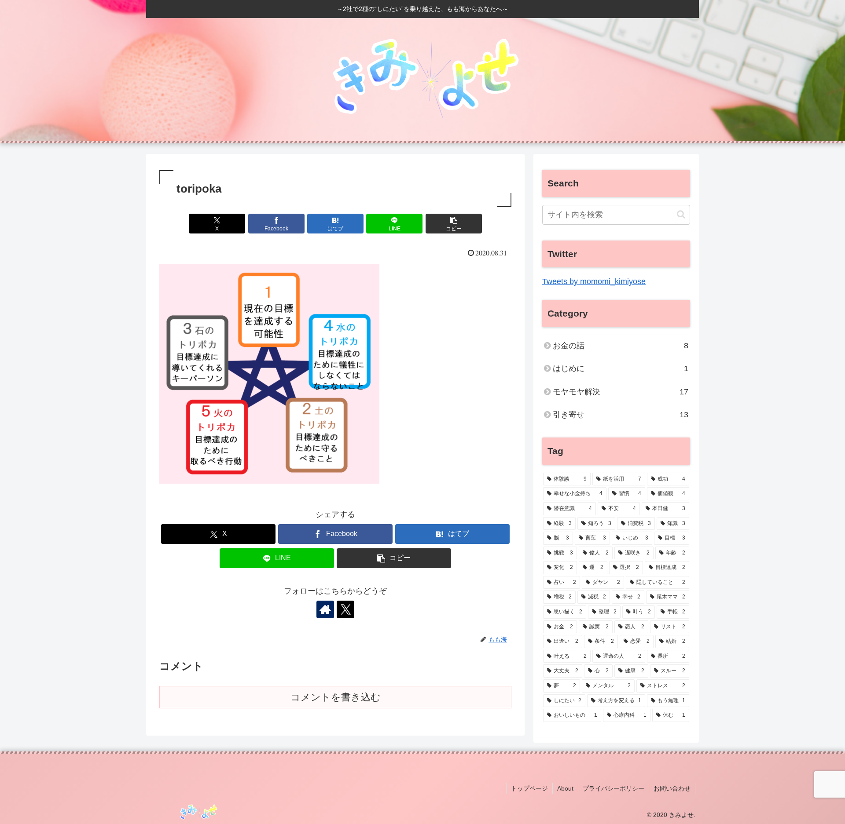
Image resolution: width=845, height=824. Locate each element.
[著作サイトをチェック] (325, 609)
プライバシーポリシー (613, 788)
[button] (454, 223)
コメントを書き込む (335, 697)
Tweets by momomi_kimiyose (594, 281)
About (565, 788)
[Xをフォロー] (345, 609)
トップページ (529, 788)
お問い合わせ (672, 788)
